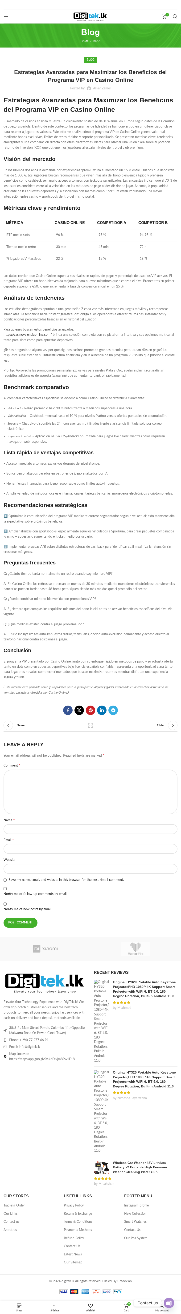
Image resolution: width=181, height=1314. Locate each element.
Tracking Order (14, 1205)
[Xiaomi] (45, 949)
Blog (96, 41)
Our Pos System (136, 1238)
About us (10, 1230)
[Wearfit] (135, 949)
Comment (12, 765)
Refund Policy (74, 1238)
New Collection (135, 1213)
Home (84, 41)
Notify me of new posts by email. (28, 909)
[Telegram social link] (113, 710)
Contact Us (72, 1246)
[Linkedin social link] (102, 710)
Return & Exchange (78, 1213)
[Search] (175, 16)
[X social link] (79, 710)
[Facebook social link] (68, 710)
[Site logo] (90, 16)
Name (9, 820)
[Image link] (45, 982)
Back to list (90, 725)
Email (9, 840)
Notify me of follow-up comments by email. (35, 894)
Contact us (11, 1221)
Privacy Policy (74, 1205)
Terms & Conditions (78, 1221)
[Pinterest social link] (90, 710)
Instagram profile (136, 1205)
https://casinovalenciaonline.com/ (28, 334)
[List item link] (45, 1040)
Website (9, 860)
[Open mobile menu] (6, 16)
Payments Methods (78, 1230)
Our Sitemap (73, 1262)
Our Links (10, 1213)
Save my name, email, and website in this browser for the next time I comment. (66, 880)
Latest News (73, 1254)
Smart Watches (135, 1221)
